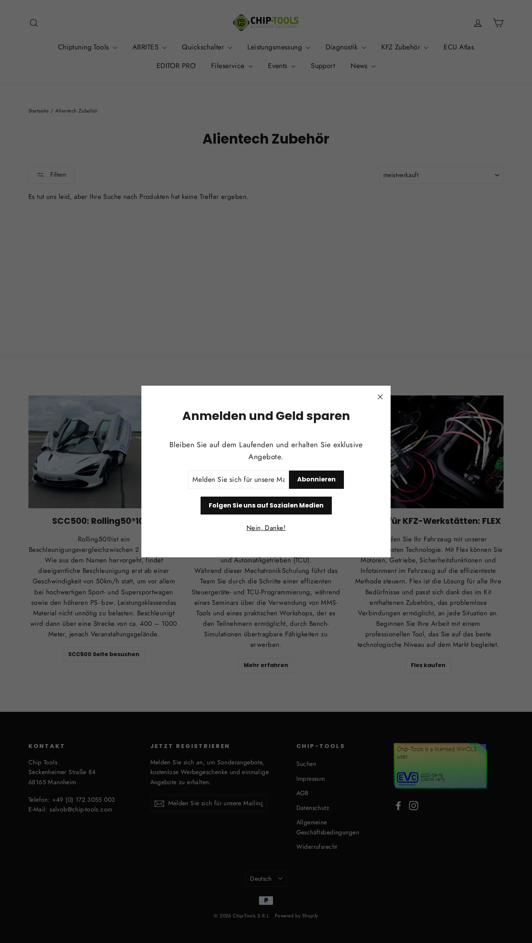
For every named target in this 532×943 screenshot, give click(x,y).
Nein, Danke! (266, 527)
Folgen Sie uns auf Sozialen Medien (266, 505)
